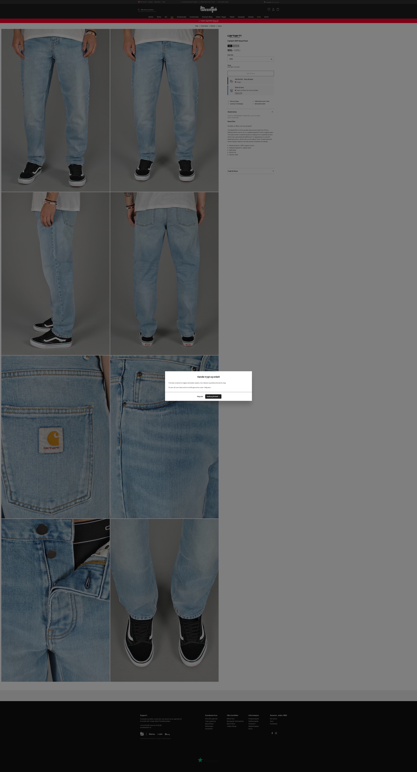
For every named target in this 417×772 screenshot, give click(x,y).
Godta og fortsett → (213, 396)
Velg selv (200, 396)
